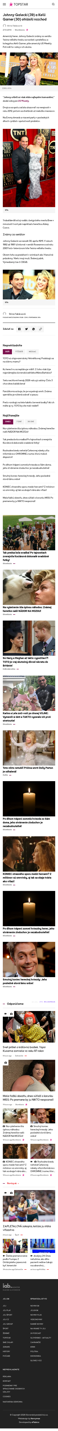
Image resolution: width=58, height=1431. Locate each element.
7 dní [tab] (19, 422)
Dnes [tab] (8, 422)
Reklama (7, 1377)
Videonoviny (36, 1319)
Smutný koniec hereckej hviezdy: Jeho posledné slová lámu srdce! (26, 477)
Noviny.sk (12, 1183)
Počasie (6, 1356)
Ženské (6, 1333)
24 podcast (35, 1333)
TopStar (7, 1338)
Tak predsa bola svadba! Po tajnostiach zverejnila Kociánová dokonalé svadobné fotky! (27, 441)
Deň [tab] (7, 352)
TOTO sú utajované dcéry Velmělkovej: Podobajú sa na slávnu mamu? (28, 360)
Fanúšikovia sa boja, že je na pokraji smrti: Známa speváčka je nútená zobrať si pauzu (27, 393)
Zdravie (6, 1347)
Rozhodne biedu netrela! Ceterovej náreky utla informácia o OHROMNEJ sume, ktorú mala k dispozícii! (26, 453)
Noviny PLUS (36, 1315)
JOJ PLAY (7, 1310)
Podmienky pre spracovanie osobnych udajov (14, 1389)
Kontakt (7, 1381)
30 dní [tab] (31, 422)
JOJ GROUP (8, 1324)
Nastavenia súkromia (12, 1402)
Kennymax (35, 1419)
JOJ (4, 1306)
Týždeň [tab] (19, 352)
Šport (5, 1329)
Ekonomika (35, 1356)
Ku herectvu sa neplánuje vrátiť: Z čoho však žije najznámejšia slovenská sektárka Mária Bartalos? (27, 371)
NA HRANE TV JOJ (38, 1329)
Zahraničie (35, 1342)
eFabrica (35, 1422)
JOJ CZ (6, 1319)
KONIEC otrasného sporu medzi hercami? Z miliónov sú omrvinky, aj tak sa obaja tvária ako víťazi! (29, 488)
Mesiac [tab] (32, 352)
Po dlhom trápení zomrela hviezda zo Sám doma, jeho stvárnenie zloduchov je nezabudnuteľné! (27, 466)
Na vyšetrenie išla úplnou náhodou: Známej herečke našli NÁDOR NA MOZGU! (28, 430)
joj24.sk (34, 1310)
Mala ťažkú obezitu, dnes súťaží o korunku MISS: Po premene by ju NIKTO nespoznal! (28, 499)
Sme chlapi (8, 1342)
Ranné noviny (36, 1324)
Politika (34, 1351)
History (6, 1351)
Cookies (6, 1397)
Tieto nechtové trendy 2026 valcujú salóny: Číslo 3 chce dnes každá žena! (28, 382)
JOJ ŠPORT (7, 1315)
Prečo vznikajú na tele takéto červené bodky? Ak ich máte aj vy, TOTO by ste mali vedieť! (28, 404)
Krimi (32, 1347)
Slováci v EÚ (36, 1361)
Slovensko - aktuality (40, 1338)
